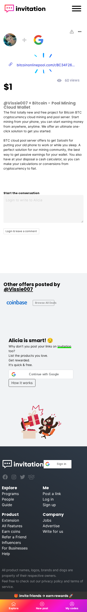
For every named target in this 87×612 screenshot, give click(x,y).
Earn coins (11, 531)
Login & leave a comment (21, 231)
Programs (10, 493)
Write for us (53, 531)
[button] (41, 374)
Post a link (52, 493)
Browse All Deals (44, 302)
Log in (48, 499)
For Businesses (15, 548)
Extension (10, 520)
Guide (7, 504)
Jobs (47, 520)
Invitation (64, 346)
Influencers (11, 542)
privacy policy (52, 581)
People (8, 499)
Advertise (51, 526)
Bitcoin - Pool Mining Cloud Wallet (39, 105)
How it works (22, 383)
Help (6, 553)
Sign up (49, 504)
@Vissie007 (15, 103)
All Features (12, 526)
